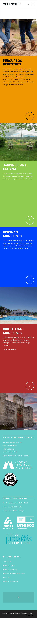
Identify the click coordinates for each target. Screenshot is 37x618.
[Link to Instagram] (26, 615)
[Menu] (31, 4)
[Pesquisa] (27, 4)
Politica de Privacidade (10, 569)
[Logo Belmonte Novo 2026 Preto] (15, 4)
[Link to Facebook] (22, 615)
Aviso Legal (6, 577)
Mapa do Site (7, 562)
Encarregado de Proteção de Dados (14, 573)
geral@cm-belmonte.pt (10, 452)
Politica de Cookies (9, 565)
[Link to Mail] (32, 615)
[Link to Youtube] (29, 615)
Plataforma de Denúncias (10, 581)
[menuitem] (27, 4)
